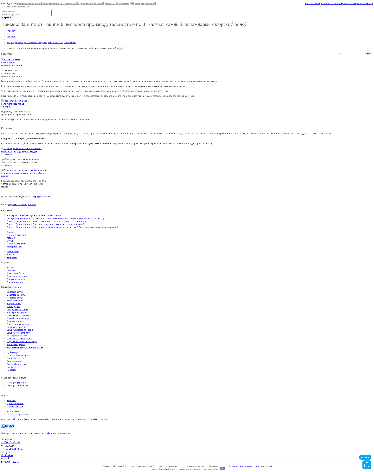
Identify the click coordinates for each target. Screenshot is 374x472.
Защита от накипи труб (19, 332)
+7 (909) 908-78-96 (12, 449)
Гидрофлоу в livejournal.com (15, 419)
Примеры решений (144, 3)
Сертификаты (14, 361)
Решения (11, 36)
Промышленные (15, 403)
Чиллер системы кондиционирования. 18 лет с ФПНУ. (34, 215)
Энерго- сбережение (117, 3)
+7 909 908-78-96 (329, 3)
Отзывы (11, 240)
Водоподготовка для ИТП (19, 327)
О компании (13, 251)
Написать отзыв (15, 406)
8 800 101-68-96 (312, 3)
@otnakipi (7, 455)
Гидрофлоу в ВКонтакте (75, 419)
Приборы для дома (16, 243)
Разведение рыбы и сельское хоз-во (25, 347)
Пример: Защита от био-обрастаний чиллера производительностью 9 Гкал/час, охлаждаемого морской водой (62, 227)
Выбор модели (14, 246)
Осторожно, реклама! (17, 414)
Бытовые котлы (15, 291)
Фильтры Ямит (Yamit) (18, 385)
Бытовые (11, 270)
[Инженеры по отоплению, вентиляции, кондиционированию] (7, 427)
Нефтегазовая (14, 303)
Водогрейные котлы (17, 294)
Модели (11, 237)
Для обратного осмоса (18, 318)
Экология (11, 367)
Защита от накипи (64, 3)
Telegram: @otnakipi (348, 3)
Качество (11, 369)
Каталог (11, 267)
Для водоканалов (15, 321)
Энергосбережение (16, 364)
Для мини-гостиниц (17, 276)
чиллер (32, 204)
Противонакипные (16, 279)
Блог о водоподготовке (18, 355)
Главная (11, 30)
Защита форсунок (16, 344)
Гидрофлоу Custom (41, 196)
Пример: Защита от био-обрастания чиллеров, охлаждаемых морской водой (45, 224)
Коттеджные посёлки (17, 335)
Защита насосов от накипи (20, 329)
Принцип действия (16, 235)
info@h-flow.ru (365, 3)
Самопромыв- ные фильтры (34, 3)
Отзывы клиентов (18, 6)
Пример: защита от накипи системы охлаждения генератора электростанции (46, 221)
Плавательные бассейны (19, 338)
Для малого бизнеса (17, 273)
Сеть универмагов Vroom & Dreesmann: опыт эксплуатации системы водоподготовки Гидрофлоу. (56, 218)
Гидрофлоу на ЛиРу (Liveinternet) (46, 419)
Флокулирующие (15, 282)
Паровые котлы (15, 297)
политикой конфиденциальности (244, 466)
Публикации (13, 352)
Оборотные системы (17, 309)
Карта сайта (13, 411)
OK (222, 469)
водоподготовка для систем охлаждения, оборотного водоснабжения (41, 42)
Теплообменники (15, 300)
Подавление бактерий (90, 3)
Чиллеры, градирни (17, 312)
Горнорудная (13, 306)
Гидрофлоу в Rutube (98, 419)
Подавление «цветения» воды (22, 341)
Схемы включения (16, 358)
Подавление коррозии (18, 315)
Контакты (12, 257)
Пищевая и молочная (18, 324)
